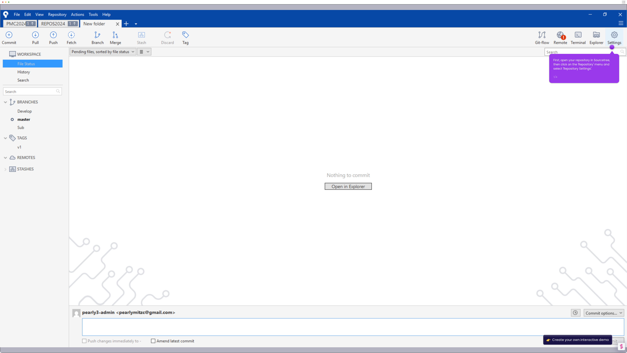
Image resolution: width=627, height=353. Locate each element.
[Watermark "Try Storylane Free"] (621, 346)
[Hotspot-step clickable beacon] (612, 47)
